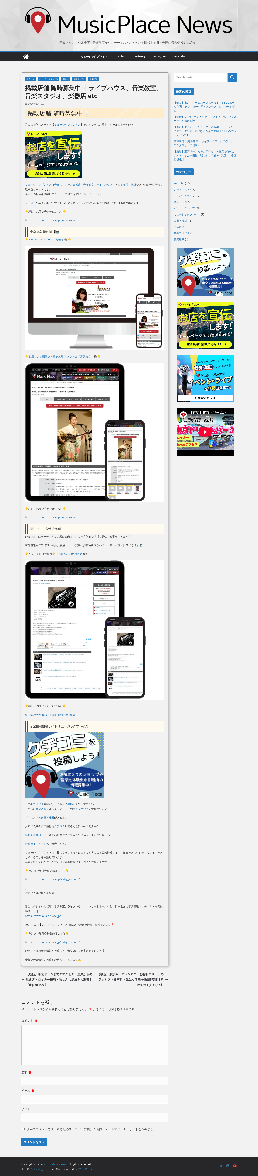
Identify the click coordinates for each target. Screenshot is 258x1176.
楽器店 (66, 79)
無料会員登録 (33, 835)
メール (27, 1090)
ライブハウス (104, 184)
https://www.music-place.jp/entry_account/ (52, 879)
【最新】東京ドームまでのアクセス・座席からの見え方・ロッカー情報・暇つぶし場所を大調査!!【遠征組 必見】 (59, 979)
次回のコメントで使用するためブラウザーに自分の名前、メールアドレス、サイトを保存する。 (91, 1129)
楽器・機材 (129, 184)
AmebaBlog (179, 56)
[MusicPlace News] (25, 56)
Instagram (159, 56)
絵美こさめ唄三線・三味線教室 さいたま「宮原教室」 (61, 356)
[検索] (232, 77)
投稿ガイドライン (35, 844)
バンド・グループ (184, 208)
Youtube (118, 56)
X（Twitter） (138, 56)
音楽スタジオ (79, 79)
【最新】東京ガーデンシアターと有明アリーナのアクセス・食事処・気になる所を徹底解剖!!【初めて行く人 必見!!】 (130, 979)
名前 (26, 1072)
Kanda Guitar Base (70, 554)
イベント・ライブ (184, 195)
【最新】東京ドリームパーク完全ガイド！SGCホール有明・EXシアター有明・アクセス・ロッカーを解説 (204, 106)
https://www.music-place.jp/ (43, 916)
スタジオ (38, 804)
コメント (29, 1021)
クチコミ (30, 203)
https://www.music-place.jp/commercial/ (50, 220)
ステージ (30, 79)
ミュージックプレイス (94, 56)
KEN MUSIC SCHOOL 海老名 (46, 239)
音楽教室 (93, 79)
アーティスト (182, 189)
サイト (25, 1109)
